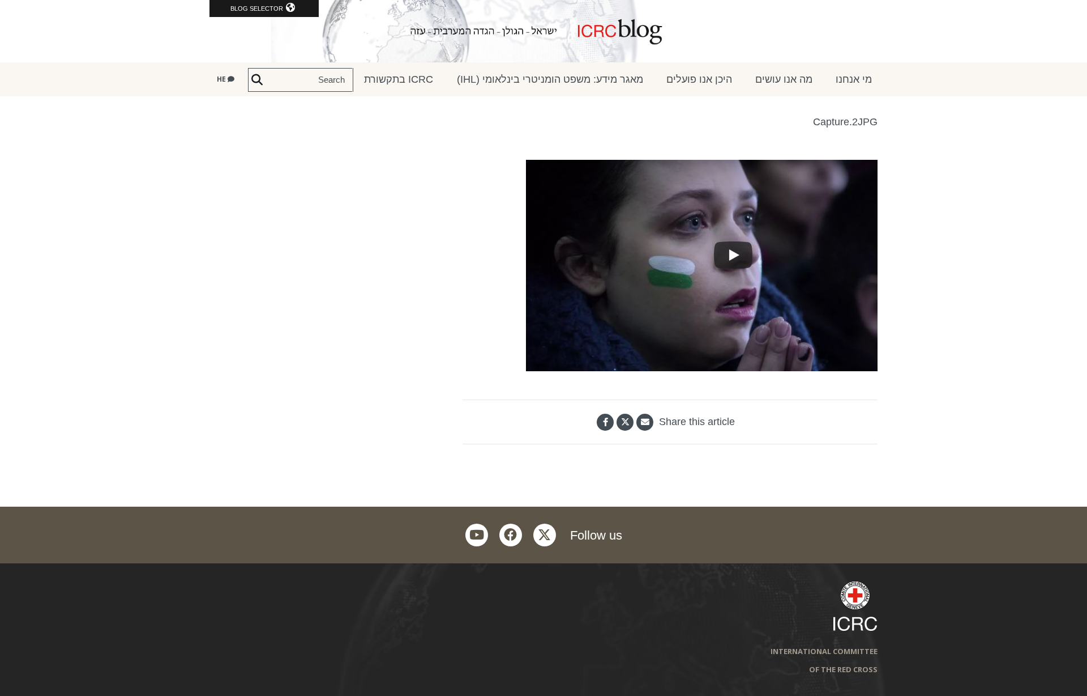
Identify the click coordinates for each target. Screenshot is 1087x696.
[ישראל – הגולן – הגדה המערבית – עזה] (543, 31)
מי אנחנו (854, 79)
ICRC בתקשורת (398, 79)
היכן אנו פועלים (699, 79)
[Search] (257, 80)
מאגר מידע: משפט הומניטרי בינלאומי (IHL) (550, 79)
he (222, 79)
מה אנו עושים (783, 79)
